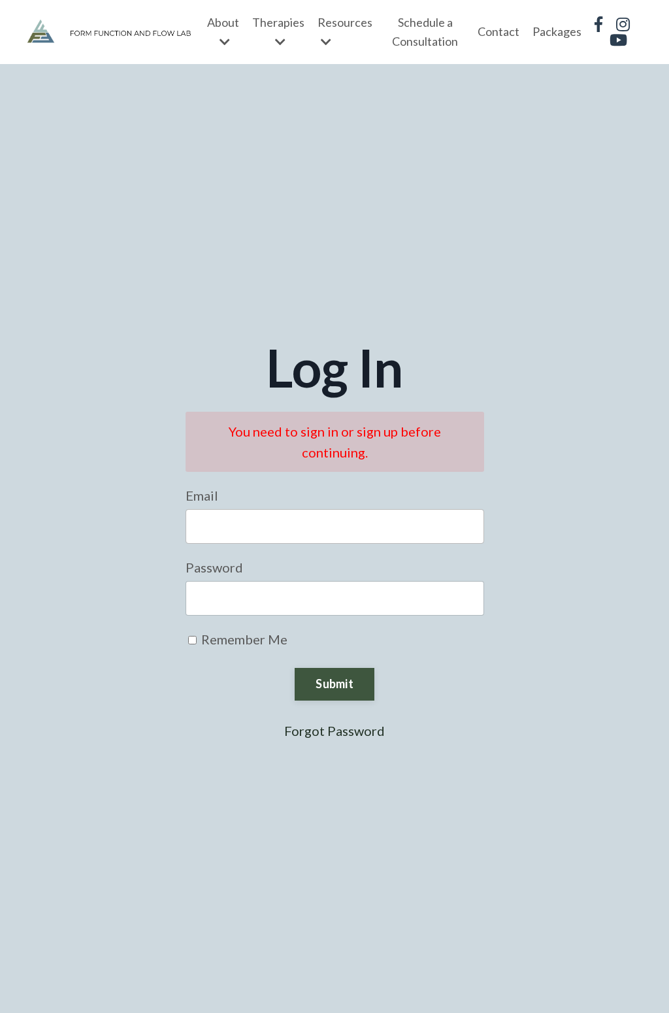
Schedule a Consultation (425, 31)
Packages (556, 31)
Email (202, 495)
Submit (334, 683)
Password (214, 567)
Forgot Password (334, 731)
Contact (498, 31)
